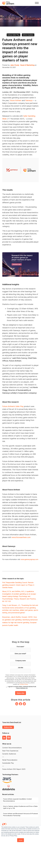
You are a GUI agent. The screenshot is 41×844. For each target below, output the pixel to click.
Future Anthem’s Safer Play (13, 406)
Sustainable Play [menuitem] (8, 763)
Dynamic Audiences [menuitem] (9, 754)
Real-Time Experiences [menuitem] (10, 751)
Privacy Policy (24, 684)
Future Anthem (15, 100)
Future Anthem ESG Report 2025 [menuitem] (13, 769)
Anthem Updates (28, 35)
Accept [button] (20, 840)
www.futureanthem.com (21, 537)
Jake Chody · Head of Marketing (22, 65)
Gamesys (29, 100)
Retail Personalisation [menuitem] (9, 760)
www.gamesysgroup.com (29, 559)
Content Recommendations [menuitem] (12, 748)
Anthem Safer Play (13, 35)
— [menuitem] (3, 757)
